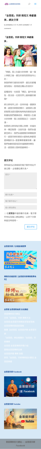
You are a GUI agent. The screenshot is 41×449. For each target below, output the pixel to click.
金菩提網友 (9, 25)
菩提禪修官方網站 (12, 314)
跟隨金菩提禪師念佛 (13, 350)
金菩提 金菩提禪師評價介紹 (16, 346)
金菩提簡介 (26, 25)
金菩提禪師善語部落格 (14, 326)
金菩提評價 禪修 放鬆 (13, 353)
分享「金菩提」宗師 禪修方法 (17, 318)
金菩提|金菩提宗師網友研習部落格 (19, 322)
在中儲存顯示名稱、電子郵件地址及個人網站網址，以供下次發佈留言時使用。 (20, 217)
